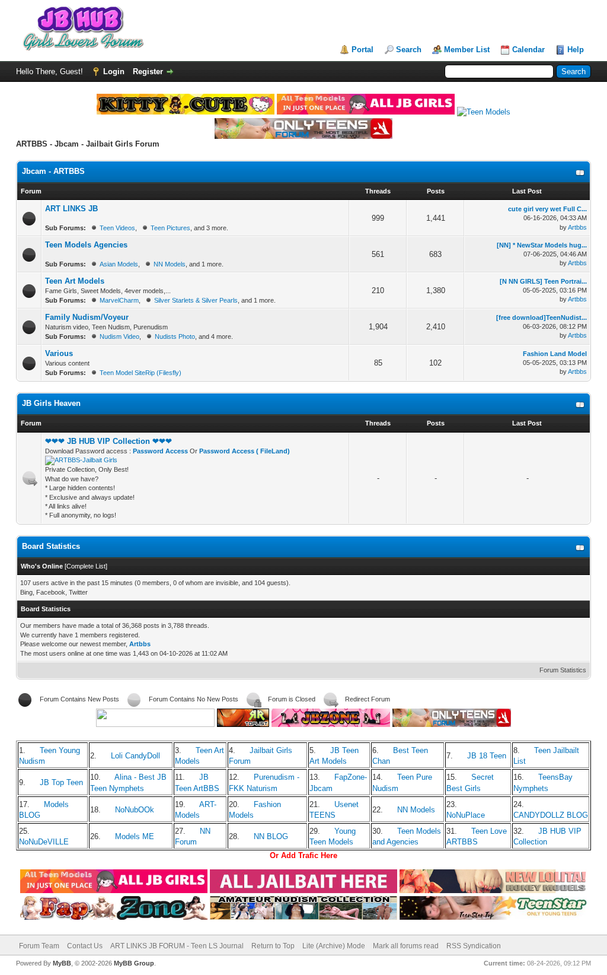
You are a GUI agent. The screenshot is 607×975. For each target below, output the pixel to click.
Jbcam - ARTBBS (53, 171)
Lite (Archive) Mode (333, 946)
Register (148, 71)
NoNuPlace (465, 815)
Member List (467, 49)
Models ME (134, 836)
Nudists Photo (175, 336)
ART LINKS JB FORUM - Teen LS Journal (177, 946)
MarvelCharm (119, 300)
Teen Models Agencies (86, 244)
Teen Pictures (170, 227)
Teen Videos (117, 227)
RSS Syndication (473, 946)
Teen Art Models (74, 281)
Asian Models (119, 264)
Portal (362, 49)
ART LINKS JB (71, 208)
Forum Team (39, 946)
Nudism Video (119, 336)
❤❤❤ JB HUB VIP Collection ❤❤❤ (108, 441)
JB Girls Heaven (51, 403)
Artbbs (577, 227)
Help (575, 49)
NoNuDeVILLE (44, 841)
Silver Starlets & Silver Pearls (196, 300)
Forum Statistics (562, 670)
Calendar (528, 49)
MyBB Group (134, 963)
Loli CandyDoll (135, 755)
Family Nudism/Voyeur (87, 317)
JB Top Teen (61, 782)
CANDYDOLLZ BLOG (550, 815)
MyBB (62, 963)
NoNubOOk (134, 809)
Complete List (86, 566)
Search (408, 49)
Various (59, 353)
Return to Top (273, 946)
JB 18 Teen (486, 755)
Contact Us (85, 946)
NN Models (170, 264)
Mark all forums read (406, 946)
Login (113, 71)
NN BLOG (271, 836)
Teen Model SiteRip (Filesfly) (140, 372)
